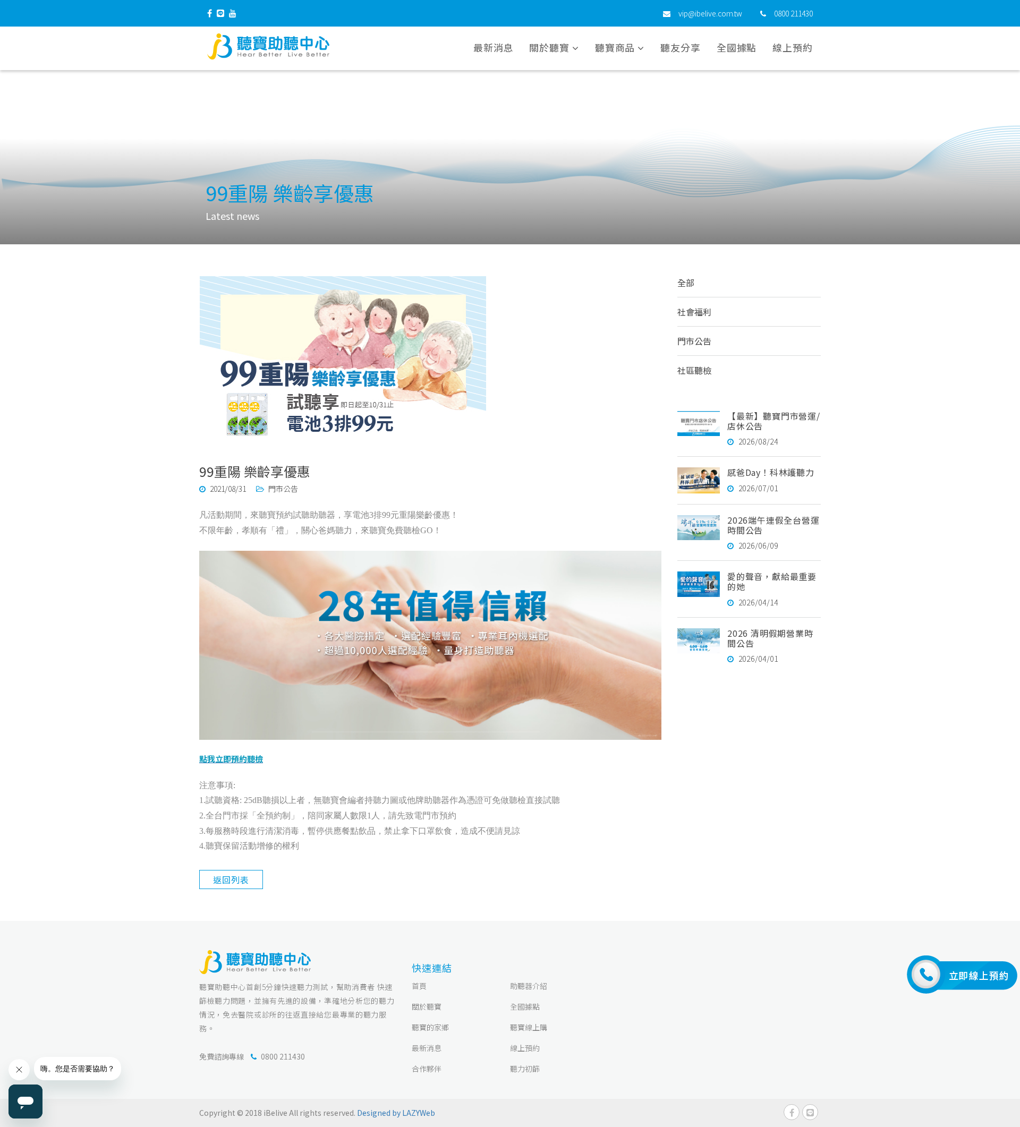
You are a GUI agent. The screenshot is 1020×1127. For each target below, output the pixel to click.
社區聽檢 (694, 370)
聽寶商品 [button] (616, 47)
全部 (685, 282)
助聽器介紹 (528, 985)
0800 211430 (793, 13)
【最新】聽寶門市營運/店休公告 (773, 420)
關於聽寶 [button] (550, 47)
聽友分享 (680, 47)
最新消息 (493, 47)
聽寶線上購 (528, 1027)
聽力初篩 (525, 1068)
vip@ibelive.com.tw (710, 13)
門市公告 (694, 341)
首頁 (419, 985)
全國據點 (737, 47)
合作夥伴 (426, 1068)
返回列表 (231, 879)
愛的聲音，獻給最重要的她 (772, 581)
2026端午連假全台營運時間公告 (773, 525)
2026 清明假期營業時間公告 (770, 638)
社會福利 (694, 311)
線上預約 (792, 47)
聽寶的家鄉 (430, 1027)
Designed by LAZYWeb (396, 1112)
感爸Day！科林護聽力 (770, 472)
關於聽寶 (426, 1006)
